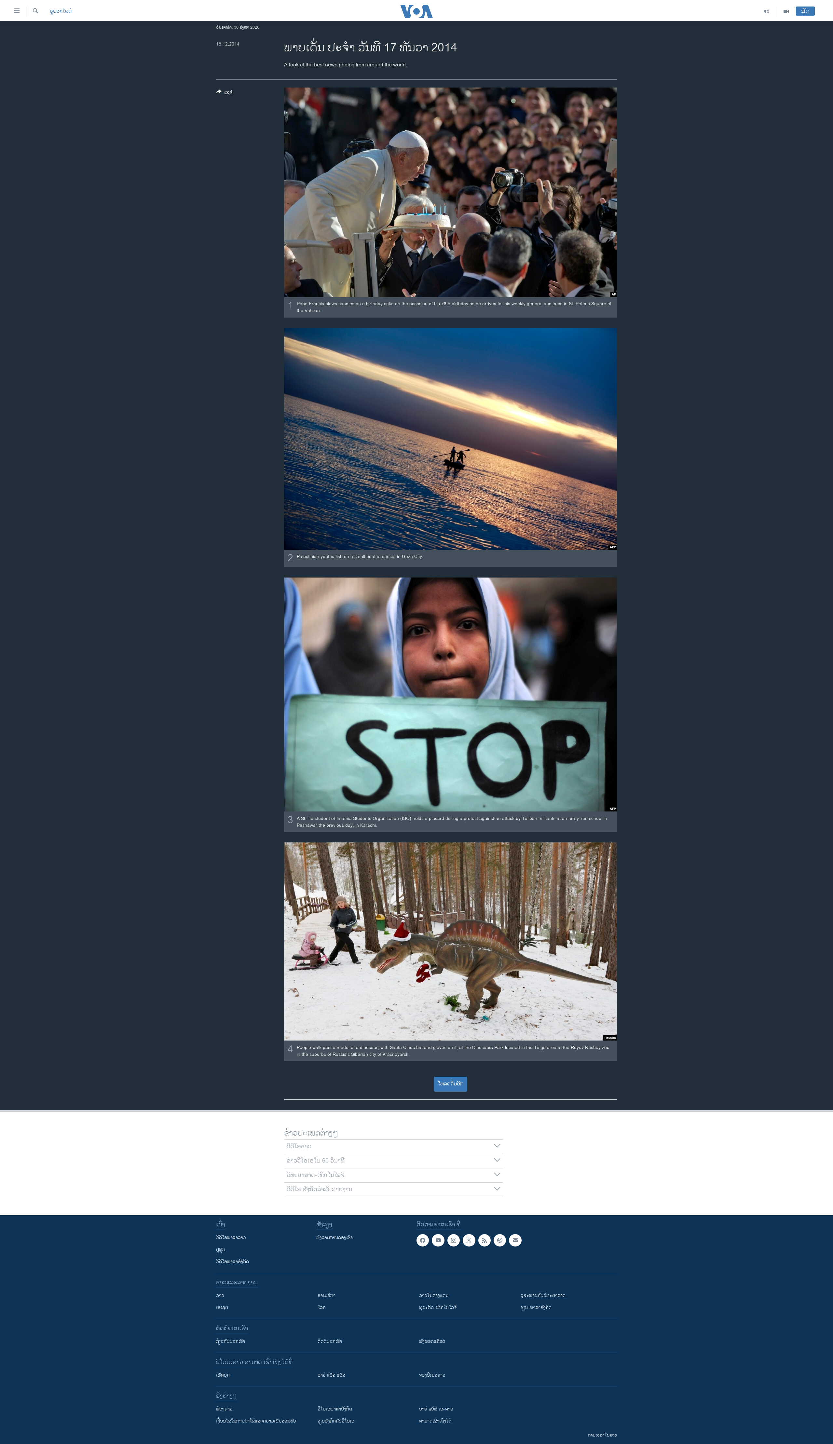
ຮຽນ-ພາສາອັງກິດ (536, 1307)
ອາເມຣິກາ (326, 1295)
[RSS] (484, 1240)
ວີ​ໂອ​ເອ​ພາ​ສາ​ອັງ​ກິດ (335, 1409)
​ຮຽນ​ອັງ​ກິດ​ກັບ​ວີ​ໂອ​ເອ (336, 1421)
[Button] (224, 94)
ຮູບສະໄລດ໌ (61, 11)
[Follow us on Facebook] (422, 1240)
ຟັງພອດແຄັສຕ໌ (432, 1341)
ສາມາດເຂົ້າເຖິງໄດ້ (435, 1421)
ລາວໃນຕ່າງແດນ (433, 1295)
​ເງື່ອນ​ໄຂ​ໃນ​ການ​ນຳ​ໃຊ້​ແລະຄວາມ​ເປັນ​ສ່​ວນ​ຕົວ (256, 1421)
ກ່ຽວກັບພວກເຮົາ (230, 1341)
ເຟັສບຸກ (223, 1375)
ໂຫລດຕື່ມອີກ (450, 1084)
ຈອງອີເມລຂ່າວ (432, 1375)
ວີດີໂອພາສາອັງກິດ (232, 1261)
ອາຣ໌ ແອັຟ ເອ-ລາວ (436, 1409)
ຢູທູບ (220, 1249)
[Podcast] (500, 1240)
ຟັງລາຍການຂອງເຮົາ (334, 1237)
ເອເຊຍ (222, 1307)
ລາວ (220, 1295)
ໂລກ (322, 1307)
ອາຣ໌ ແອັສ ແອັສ (331, 1375)
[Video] (786, 11)
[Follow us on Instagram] (453, 1240)
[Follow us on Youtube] (438, 1240)
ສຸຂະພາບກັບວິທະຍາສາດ (543, 1295)
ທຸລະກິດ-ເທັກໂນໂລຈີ (438, 1307)
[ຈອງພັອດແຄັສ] (515, 1240)
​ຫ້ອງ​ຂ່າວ (224, 1409)
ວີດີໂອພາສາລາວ (231, 1237)
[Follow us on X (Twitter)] (469, 1240)
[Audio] (766, 11)
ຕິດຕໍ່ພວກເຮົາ (330, 1341)
